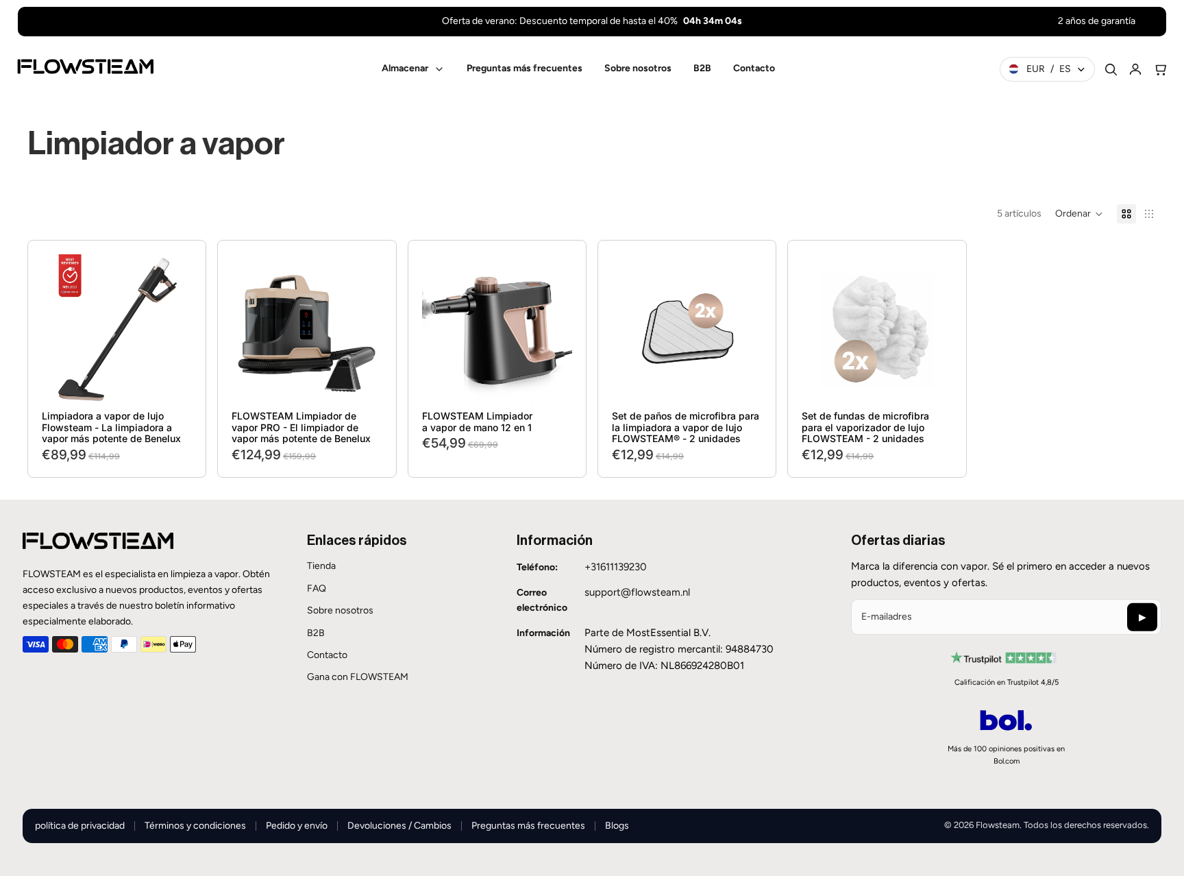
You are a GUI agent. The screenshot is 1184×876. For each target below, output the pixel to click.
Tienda (321, 566)
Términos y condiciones (195, 825)
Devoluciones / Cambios (399, 825)
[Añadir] (171, 384)
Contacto (327, 655)
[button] (1079, 214)
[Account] (1135, 69)
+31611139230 (615, 567)
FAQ (316, 588)
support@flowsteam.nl (637, 592)
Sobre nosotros (340, 610)
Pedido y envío (297, 825)
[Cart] (1160, 69)
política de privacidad (80, 825)
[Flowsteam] (85, 66)
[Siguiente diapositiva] (177, 330)
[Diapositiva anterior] (57, 330)
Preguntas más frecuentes (528, 825)
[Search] (1110, 69)
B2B (316, 633)
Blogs (617, 825)
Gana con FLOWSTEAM (357, 677)
